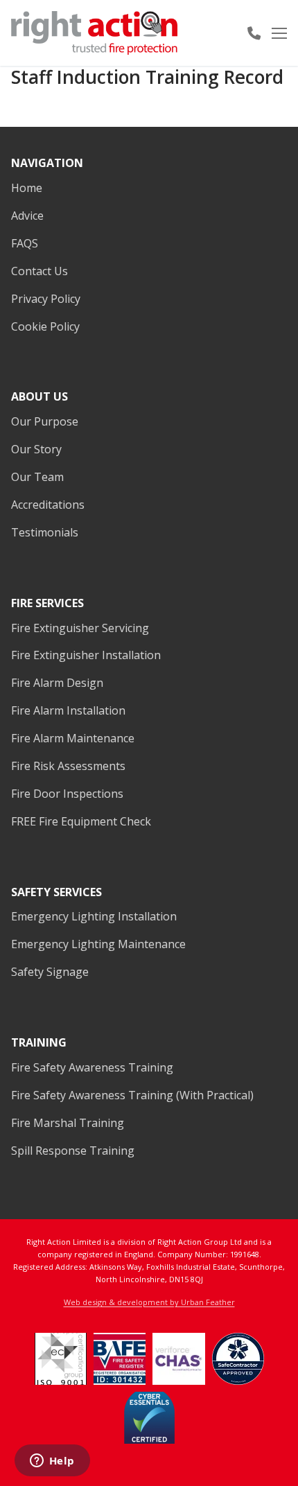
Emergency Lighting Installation (94, 916)
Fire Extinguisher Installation (86, 655)
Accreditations (48, 504)
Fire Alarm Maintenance (72, 738)
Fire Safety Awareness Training (92, 1067)
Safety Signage (50, 971)
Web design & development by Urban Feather (149, 1302)
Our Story (36, 449)
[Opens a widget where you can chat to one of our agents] (52, 1461)
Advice (27, 215)
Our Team (37, 476)
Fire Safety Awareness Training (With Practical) (132, 1095)
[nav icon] (279, 33)
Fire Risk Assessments (68, 765)
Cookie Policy (45, 326)
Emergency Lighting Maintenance (98, 944)
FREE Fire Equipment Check (81, 821)
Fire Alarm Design (57, 682)
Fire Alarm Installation (68, 710)
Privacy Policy (45, 298)
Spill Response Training (72, 1150)
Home (26, 187)
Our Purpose (44, 421)
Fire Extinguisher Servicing (80, 628)
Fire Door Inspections (67, 793)
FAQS (24, 243)
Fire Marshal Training (67, 1122)
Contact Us (39, 271)
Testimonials (44, 532)
